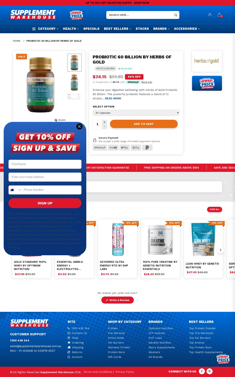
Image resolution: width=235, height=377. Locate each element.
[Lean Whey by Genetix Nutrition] (203, 239)
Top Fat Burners (200, 338)
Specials (91, 28)
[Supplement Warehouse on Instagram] (210, 371)
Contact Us (79, 333)
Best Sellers (116, 28)
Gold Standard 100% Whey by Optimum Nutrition (30, 265)
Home (16, 40)
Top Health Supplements (206, 352)
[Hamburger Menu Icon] (34, 29)
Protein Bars (116, 352)
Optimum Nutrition (161, 328)
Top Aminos (196, 342)
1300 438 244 (80, 328)
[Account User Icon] (210, 15)
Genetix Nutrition (160, 342)
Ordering (78, 342)
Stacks (142, 28)
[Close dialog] (79, 126)
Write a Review (121, 301)
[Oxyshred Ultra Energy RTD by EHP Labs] (117, 239)
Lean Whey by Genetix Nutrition (202, 265)
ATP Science (157, 333)
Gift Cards (114, 357)
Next (220, 250)
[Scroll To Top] (224, 353)
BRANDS (160, 28)
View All (215, 209)
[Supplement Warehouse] (39, 14)
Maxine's (154, 352)
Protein (113, 328)
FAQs (75, 338)
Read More (113, 98)
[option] (117, 239)
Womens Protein (119, 347)
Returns (77, 352)
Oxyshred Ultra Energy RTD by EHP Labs (114, 265)
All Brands (155, 357)
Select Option (103, 106)
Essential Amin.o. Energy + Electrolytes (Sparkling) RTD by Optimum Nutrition (71, 265)
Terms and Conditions (97, 372)
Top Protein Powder (202, 328)
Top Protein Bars (200, 347)
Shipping (78, 347)
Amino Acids (116, 338)
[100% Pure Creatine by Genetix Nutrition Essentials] (160, 239)
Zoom (62, 119)
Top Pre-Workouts (201, 333)
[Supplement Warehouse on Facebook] (202, 371)
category (47, 28)
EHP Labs (155, 338)
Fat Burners (116, 342)
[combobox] (15, 189)
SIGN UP (45, 203)
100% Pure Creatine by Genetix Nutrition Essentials (160, 265)
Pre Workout (116, 333)
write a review (105, 68)
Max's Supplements (162, 347)
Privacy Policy (124, 372)
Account (77, 357)
